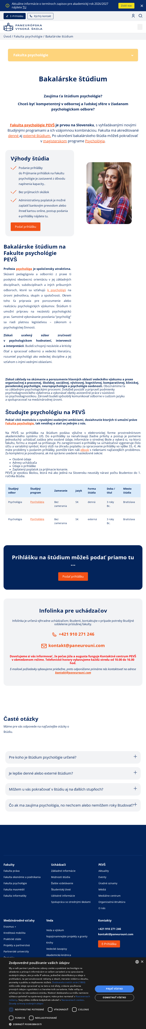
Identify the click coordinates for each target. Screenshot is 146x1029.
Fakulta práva (12, 870)
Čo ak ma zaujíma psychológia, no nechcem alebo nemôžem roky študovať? (71, 805)
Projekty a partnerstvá (17, 945)
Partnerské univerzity (16, 951)
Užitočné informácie (63, 895)
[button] (139, 27)
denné (13, 135)
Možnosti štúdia (60, 877)
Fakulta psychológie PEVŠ (32, 125)
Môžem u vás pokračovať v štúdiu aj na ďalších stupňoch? (56, 789)
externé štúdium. (37, 135)
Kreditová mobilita (14, 932)
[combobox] (137, 962)
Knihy (49, 942)
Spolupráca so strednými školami (71, 902)
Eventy (102, 877)
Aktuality (103, 870)
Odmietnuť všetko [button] (114, 997)
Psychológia (95, 141)
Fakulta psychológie (19, 423)
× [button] (142, 961)
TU (24, 7)
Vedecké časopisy (56, 948)
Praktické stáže (12, 939)
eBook (84, 450)
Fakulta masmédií (14, 889)
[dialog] (73, 993)
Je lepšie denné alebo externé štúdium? (41, 773)
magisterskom (55, 141)
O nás (101, 908)
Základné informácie (63, 870)
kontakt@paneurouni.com (76, 645)
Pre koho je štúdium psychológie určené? (42, 757)
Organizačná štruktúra (111, 902)
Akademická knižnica (58, 955)
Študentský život (61, 889)
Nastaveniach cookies (72, 999)
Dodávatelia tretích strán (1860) (68, 982)
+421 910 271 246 (76, 634)
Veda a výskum (55, 930)
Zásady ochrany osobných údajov (26, 1003)
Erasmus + (10, 926)
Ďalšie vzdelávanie (62, 883)
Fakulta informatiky (15, 895)
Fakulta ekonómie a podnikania (22, 877)
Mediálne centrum (109, 895)
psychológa (24, 269)
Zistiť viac (126, 5)
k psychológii (56, 290)
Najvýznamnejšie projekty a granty (66, 936)
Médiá (102, 889)
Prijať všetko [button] (114, 988)
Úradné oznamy (107, 883)
